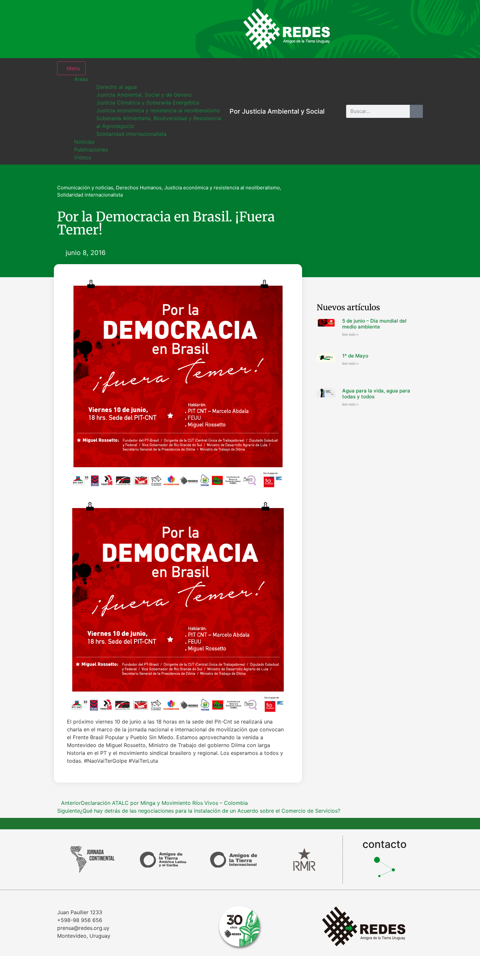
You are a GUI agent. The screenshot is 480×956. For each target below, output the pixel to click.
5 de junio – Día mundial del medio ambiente (374, 324)
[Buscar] (416, 111)
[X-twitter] (392, 29)
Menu (73, 68)
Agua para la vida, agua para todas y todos (376, 394)
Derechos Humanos (139, 187)
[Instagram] (349, 29)
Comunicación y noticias (85, 187)
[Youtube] (413, 29)
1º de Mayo (355, 356)
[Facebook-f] (370, 29)
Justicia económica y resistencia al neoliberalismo (222, 187)
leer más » (350, 334)
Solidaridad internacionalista (90, 195)
